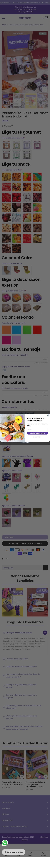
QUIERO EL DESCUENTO (37, 433)
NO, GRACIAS (37, 437)
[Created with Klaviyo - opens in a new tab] (25, 442)
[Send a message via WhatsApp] (4, 843)
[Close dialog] (48, 415)
